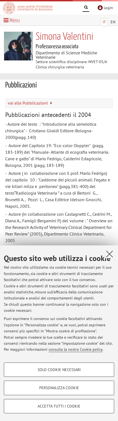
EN (113, 21)
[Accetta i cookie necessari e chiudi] (109, 253)
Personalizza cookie (59, 387)
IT (104, 21)
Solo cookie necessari (59, 369)
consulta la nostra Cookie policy (75, 349)
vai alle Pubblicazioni (28, 103)
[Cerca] (86, 8)
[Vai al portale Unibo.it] (28, 8)
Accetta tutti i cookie (59, 406)
